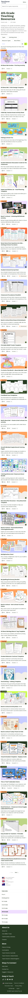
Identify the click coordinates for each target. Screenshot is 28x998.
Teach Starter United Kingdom (10, 959)
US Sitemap (11, 988)
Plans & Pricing (6, 947)
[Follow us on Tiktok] (3, 979)
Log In (18, 988)
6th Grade (5, 918)
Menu (24, 2)
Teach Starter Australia (8, 953)
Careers (4, 939)
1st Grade (4, 901)
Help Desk (5, 966)
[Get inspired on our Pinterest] (12, 979)
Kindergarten (5, 898)
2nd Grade (5, 905)
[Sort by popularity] (25, 44)
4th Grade (5, 912)
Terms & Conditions (19, 983)
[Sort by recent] (22, 44)
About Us (4, 931)
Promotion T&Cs (9, 986)
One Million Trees (7, 934)
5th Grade (5, 915)
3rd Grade (5, 908)
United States (8, 983)
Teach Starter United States (10, 956)
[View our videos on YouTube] (10, 979)
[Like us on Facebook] (7, 979)
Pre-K (3, 894)
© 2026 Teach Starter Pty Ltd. (14, 991)
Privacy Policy (18, 986)
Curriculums (5, 950)
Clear (3, 44)
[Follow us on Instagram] (5, 979)
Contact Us (5, 969)
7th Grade (5, 922)
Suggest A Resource (7, 972)
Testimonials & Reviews (8, 937)
